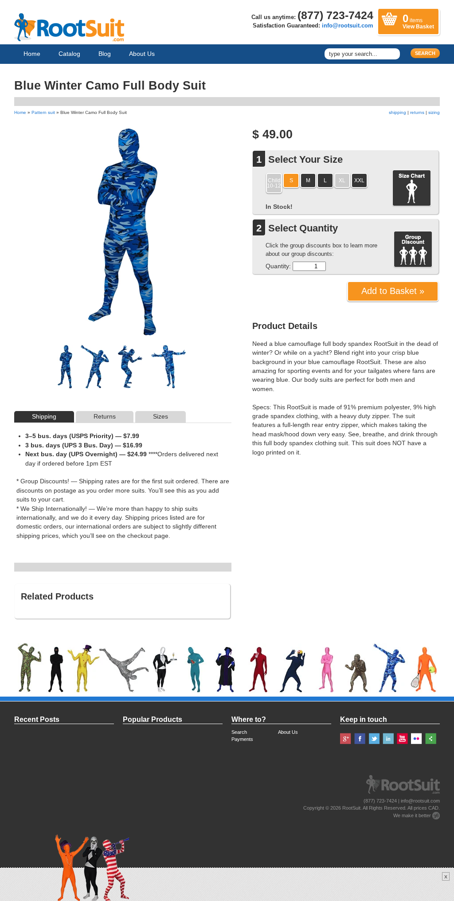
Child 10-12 (274, 182)
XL (342, 180)
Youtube (402, 738)
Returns (105, 416)
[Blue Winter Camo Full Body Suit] (64, 370)
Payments (242, 739)
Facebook (359, 738)
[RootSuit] (69, 27)
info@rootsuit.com (347, 26)
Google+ (345, 738)
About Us (142, 54)
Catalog (69, 54)
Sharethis (430, 738)
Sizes (160, 416)
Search (425, 53)
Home (31, 54)
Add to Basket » (392, 291)
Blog (104, 54)
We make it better (412, 815)
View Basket (418, 21)
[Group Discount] (413, 249)
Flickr (416, 738)
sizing (434, 112)
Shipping (44, 416)
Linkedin (388, 738)
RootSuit (351, 808)
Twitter (374, 738)
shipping (397, 112)
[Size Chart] (411, 188)
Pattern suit (43, 112)
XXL (359, 180)
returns (417, 112)
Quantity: (278, 266)
